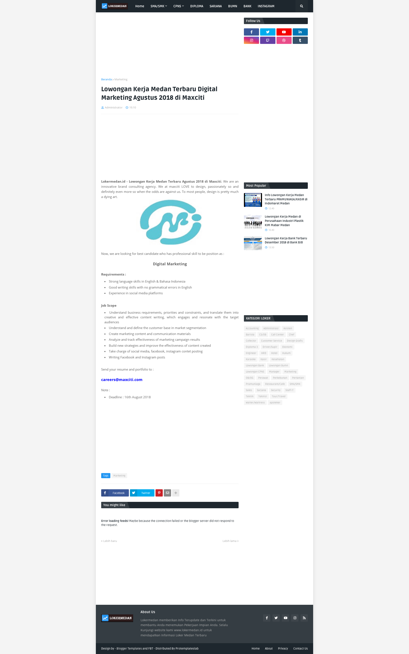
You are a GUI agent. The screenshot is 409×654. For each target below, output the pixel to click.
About (269, 648)
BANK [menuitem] (247, 6)
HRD (263, 353)
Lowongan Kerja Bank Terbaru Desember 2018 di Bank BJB (286, 240)
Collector (251, 340)
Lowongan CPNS (255, 371)
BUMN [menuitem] (232, 6)
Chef (291, 334)
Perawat (263, 378)
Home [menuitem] (139, 6)
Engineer (251, 353)
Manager (274, 371)
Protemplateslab (187, 648)
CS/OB (262, 334)
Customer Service (271, 340)
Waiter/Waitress (255, 402)
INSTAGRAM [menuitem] (266, 6)
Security (276, 390)
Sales (249, 390)
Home (256, 648)
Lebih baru (110, 541)
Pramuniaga (253, 384)
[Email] (167, 493)
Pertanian (298, 378)
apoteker (275, 402)
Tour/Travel (278, 396)
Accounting (252, 328)
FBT (150, 648)
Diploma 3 (252, 347)
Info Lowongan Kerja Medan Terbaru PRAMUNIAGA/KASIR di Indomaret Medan (286, 199)
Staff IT (289, 390)
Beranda (106, 79)
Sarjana (261, 390)
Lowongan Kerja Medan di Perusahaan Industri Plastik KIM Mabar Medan (284, 221)
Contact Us (300, 648)
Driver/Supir (270, 347)
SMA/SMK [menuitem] (157, 6)
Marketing (120, 79)
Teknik (249, 396)
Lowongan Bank (255, 365)
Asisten (288, 328)
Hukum (286, 353)
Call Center (277, 334)
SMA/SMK (295, 384)
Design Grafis (295, 340)
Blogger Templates (129, 648)
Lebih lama (229, 541)
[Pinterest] (159, 493)
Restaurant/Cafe (275, 384)
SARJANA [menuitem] (216, 6)
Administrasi (271, 328)
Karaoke (251, 359)
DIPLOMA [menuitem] (196, 6)
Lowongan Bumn (278, 365)
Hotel (274, 353)
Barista (250, 334)
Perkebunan (280, 378)
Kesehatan (278, 359)
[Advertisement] (170, 47)
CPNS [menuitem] (177, 6)
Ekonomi (287, 347)
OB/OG (249, 378)
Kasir (264, 359)
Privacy (283, 648)
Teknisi (262, 396)
